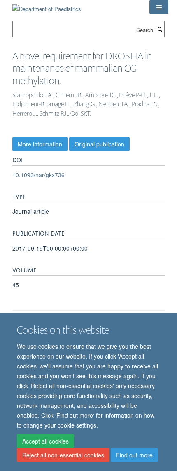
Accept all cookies (45, 441)
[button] (158, 7)
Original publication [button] (99, 144)
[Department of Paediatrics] (46, 6)
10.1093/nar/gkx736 (38, 175)
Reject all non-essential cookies (63, 455)
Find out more (134, 455)
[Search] (159, 29)
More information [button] (40, 144)
